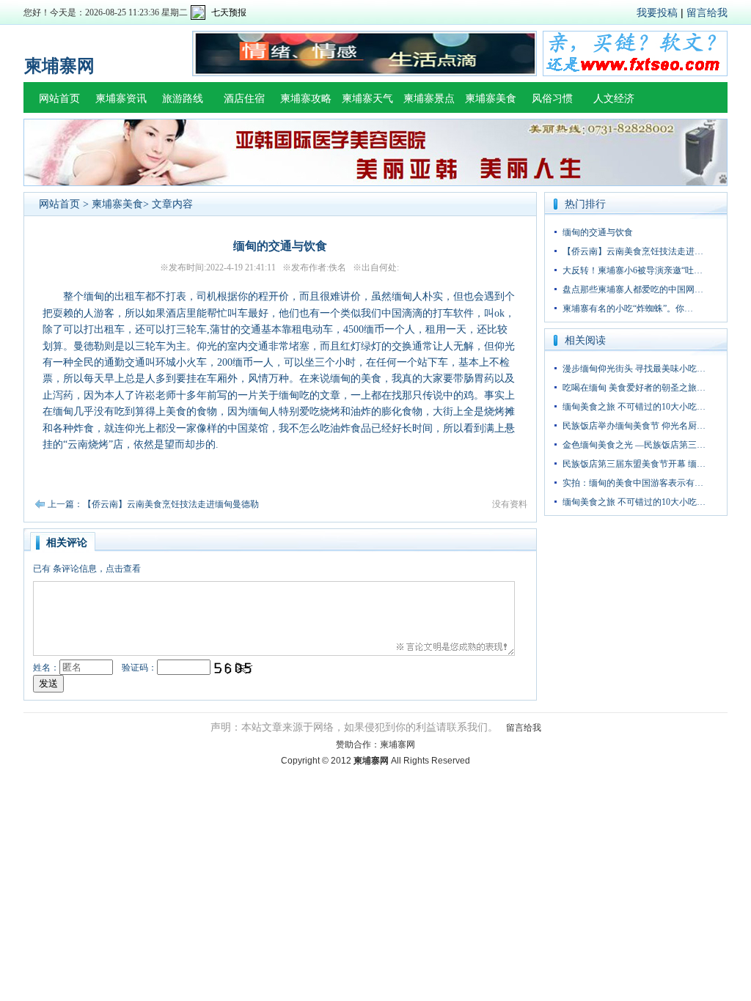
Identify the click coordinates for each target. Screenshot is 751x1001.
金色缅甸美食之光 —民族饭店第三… (634, 445)
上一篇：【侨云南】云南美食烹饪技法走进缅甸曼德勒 (153, 504)
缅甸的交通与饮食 (598, 232)
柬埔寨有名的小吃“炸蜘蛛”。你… (628, 308)
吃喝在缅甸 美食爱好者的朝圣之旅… (634, 388)
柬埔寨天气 (367, 98)
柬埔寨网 (397, 744)
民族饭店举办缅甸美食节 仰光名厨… (634, 426)
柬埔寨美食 (490, 98)
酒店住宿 (244, 98)
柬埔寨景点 (429, 98)
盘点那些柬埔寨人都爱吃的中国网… (633, 289)
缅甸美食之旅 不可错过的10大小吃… (634, 407)
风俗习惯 (552, 98)
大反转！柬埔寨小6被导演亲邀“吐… (633, 270)
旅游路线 (182, 98)
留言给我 (707, 12)
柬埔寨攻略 (305, 98)
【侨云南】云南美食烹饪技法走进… (633, 251)
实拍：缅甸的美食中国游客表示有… (633, 483)
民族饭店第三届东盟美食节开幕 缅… (634, 464)
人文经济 (613, 98)
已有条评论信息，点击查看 (87, 569)
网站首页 (59, 98)
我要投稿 (657, 12)
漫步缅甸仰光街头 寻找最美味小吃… (634, 368)
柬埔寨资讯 (121, 98)
